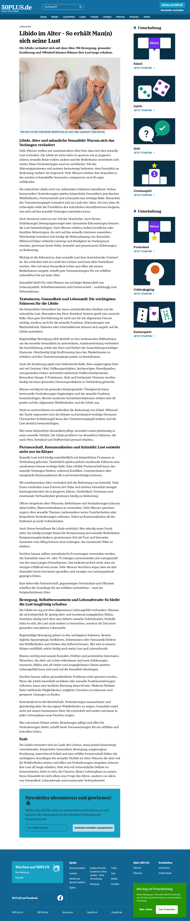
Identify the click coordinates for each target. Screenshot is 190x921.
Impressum (164, 868)
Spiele (73, 863)
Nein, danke (146, 909)
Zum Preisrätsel (167, 909)
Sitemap (137, 873)
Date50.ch (92, 912)
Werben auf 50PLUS (172, 5)
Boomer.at (67, 912)
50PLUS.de (42, 912)
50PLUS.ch (17, 912)
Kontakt (19, 878)
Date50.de (116, 912)
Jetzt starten (143, 68)
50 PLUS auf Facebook (25, 898)
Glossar (137, 868)
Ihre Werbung (22, 872)
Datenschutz (165, 873)
